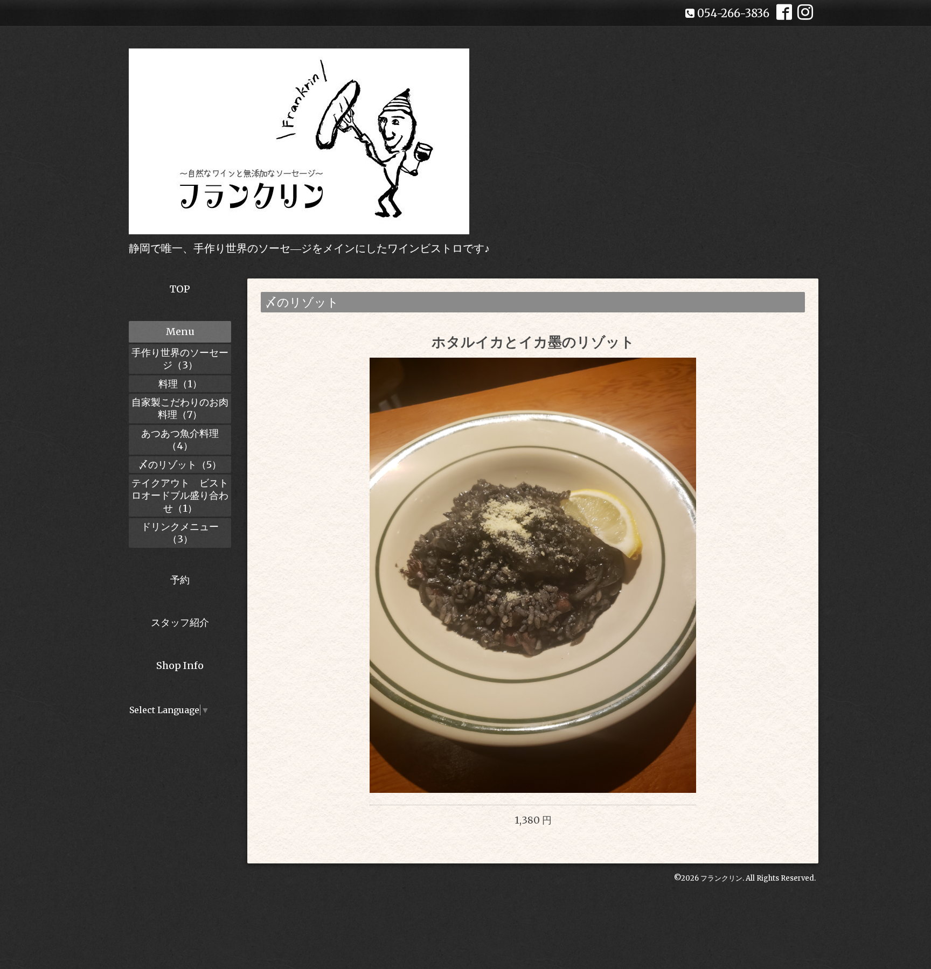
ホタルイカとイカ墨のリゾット (533, 342)
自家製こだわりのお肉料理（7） (179, 408)
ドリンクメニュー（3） (180, 532)
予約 (180, 580)
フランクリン (721, 878)
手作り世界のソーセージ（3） (179, 358)
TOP (180, 289)
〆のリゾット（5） (179, 464)
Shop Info (180, 665)
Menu (180, 331)
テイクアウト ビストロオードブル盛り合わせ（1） (179, 495)
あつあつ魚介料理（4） (180, 439)
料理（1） (180, 384)
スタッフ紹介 (180, 622)
